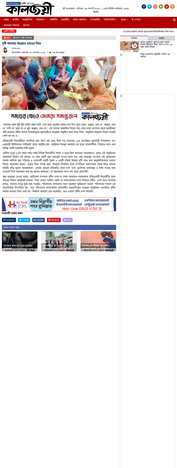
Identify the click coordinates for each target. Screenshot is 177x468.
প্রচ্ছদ (6, 19)
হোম (7, 37)
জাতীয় (16, 19)
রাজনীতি (65, 19)
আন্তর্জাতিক (27, 19)
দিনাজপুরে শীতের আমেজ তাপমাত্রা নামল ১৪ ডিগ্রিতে (95, 247)
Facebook (9, 220)
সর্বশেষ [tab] (134, 38)
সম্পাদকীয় (95, 19)
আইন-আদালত (80, 19)
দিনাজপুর (28, 37)
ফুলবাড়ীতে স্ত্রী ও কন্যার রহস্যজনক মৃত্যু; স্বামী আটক (56, 247)
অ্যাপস (26, 25)
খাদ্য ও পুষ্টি (20, 37)
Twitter (25, 220)
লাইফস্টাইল (110, 19)
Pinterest (54, 220)
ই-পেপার (136, 19)
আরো (124, 19)
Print (68, 220)
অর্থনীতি (53, 19)
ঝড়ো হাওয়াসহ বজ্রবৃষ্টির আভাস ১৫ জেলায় (155, 55)
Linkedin (39, 220)
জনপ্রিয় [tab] (161, 38)
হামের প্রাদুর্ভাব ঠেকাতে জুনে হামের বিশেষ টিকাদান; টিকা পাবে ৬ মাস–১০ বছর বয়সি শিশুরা (156, 44)
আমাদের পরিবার (11, 25)
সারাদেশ (40, 19)
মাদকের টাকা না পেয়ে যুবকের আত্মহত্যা (17, 247)
